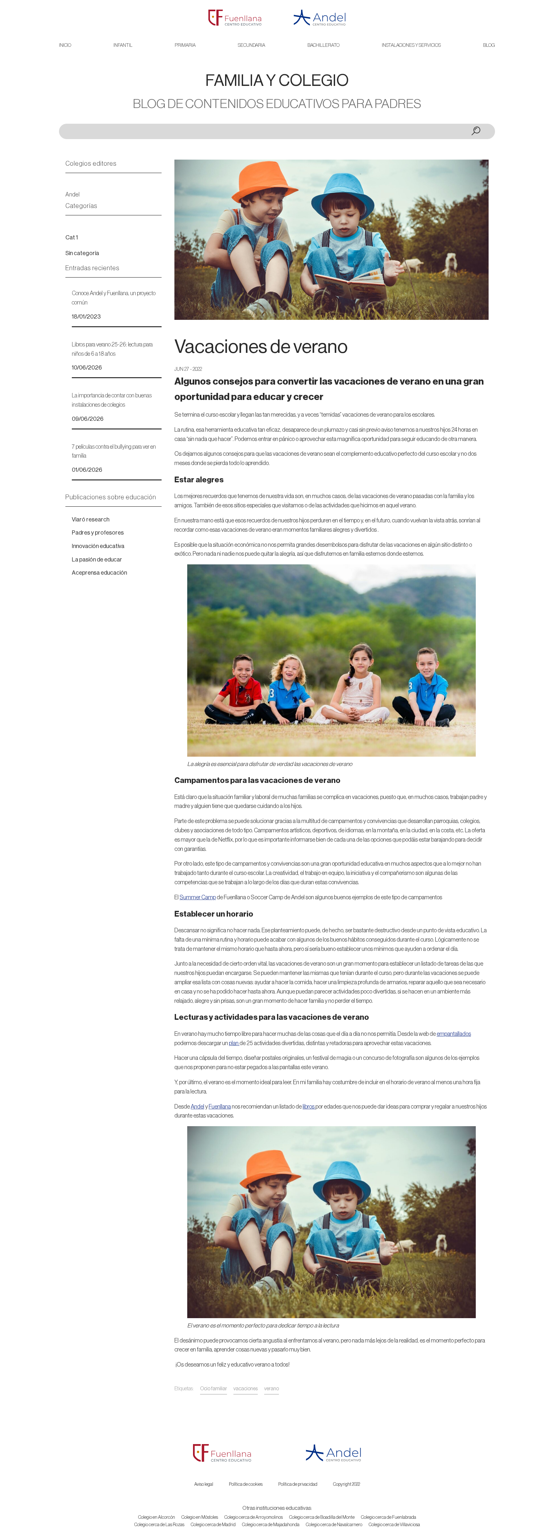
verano (271, 1388)
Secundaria (251, 45)
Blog (489, 45)
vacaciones (245, 1388)
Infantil (122, 45)
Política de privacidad (297, 1484)
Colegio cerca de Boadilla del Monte (322, 1517)
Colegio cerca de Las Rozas (159, 1525)
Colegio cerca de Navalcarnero (334, 1525)
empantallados (454, 1034)
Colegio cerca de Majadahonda (270, 1525)
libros (309, 1107)
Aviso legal (203, 1484)
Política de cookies (246, 1484)
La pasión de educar (97, 559)
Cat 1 (71, 237)
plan (234, 1043)
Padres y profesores (98, 533)
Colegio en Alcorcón (156, 1517)
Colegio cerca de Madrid (213, 1525)
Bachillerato (323, 45)
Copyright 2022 (346, 1484)
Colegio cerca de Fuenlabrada (388, 1517)
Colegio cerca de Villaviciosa (394, 1525)
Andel (72, 194)
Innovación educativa (98, 546)
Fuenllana (220, 1107)
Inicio (65, 45)
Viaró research (90, 519)
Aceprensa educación (99, 573)
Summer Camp (198, 897)
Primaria (185, 45)
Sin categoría (82, 253)
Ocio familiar (213, 1388)
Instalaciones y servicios (411, 45)
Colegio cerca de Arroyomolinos (253, 1517)
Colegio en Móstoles (199, 1517)
